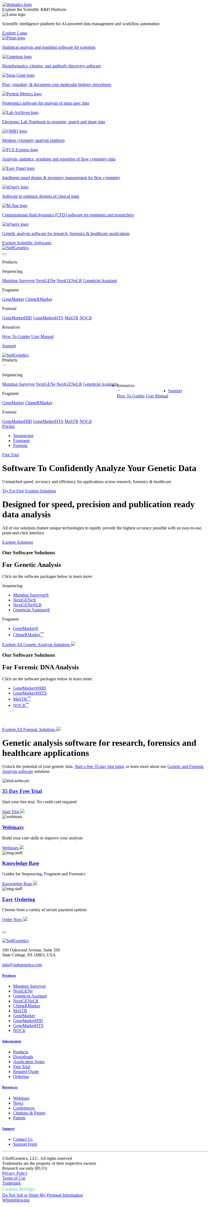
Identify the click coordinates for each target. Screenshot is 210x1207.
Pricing (8, 426)
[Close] (4, 932)
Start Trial (11, 811)
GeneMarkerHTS (48, 318)
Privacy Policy (14, 1173)
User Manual (42, 336)
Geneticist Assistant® (31, 609)
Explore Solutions (40, 491)
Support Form (25, 1144)
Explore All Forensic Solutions (29, 729)
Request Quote (26, 1071)
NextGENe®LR (27, 605)
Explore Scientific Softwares (26, 242)
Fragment (21, 440)
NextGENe (46, 280)
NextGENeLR (69, 280)
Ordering (21, 1076)
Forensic (20, 445)
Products (9, 975)
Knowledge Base (20, 863)
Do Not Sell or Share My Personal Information (42, 1195)
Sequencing (23, 435)
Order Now (12, 919)
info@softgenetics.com (22, 964)
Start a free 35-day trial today (100, 766)
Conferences (24, 1108)
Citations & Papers (29, 1113)
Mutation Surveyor (18, 280)
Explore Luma (14, 33)
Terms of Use (13, 1178)
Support (175, 390)
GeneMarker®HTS (30, 693)
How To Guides (16, 336)
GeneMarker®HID (29, 688)
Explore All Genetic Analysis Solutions (36, 644)
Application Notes (29, 1061)
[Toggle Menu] (4, 254)
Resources (10, 1087)
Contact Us (23, 1139)
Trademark (11, 1183)
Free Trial (10, 454)
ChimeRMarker (38, 299)
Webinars (13, 827)
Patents (19, 1118)
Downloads (23, 1056)
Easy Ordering (18, 899)
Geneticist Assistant (100, 280)
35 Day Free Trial (22, 791)
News (18, 1103)
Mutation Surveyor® (31, 595)
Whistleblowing (16, 1200)
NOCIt (86, 318)
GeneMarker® (25, 628)
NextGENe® (24, 600)
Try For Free (13, 491)
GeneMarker (13, 299)
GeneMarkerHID (17, 318)
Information (11, 1041)
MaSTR (71, 318)
